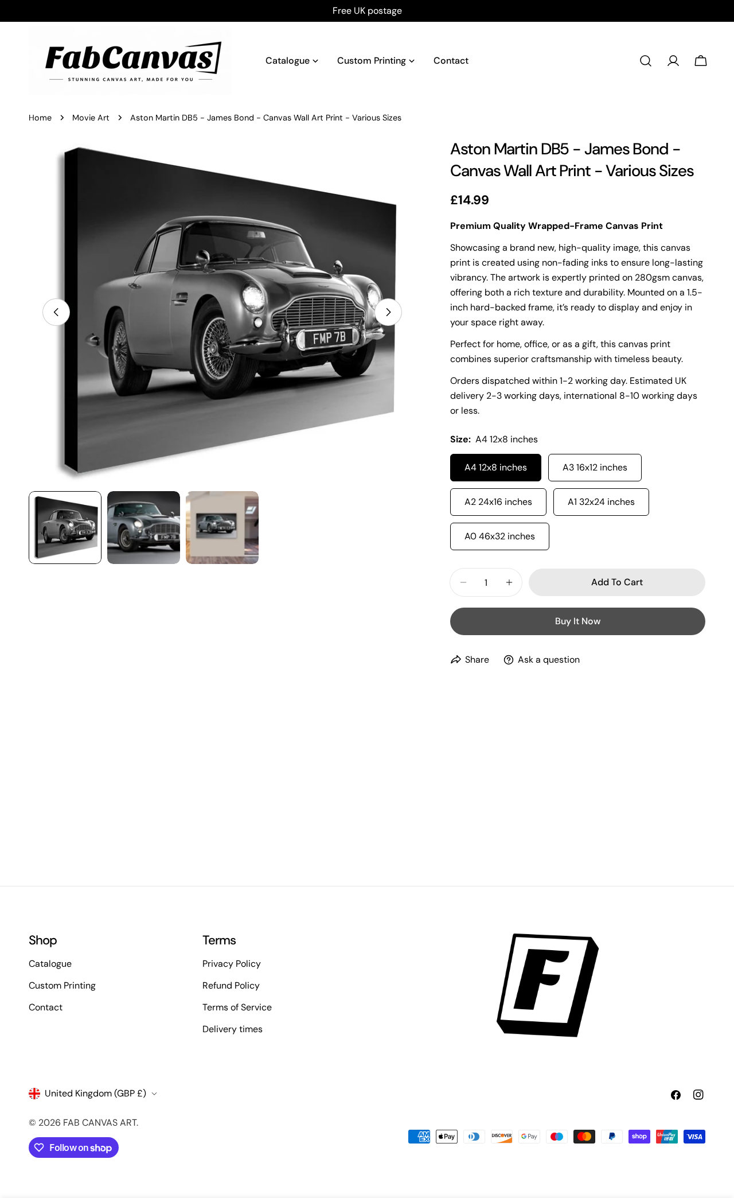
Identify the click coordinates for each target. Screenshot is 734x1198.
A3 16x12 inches (595, 467)
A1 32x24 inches (601, 502)
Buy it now (577, 621)
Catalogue (50, 964)
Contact (46, 1007)
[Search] (645, 60)
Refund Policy (231, 985)
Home (40, 117)
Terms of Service (237, 1007)
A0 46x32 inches (499, 536)
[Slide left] (56, 312)
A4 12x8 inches (495, 467)
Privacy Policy (231, 964)
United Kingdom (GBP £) (95, 1093)
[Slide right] (388, 312)
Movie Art (91, 117)
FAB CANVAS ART (99, 1123)
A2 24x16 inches (498, 502)
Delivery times (232, 1029)
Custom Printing (62, 985)
